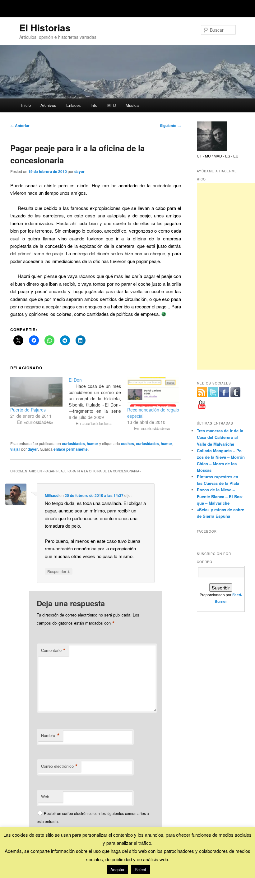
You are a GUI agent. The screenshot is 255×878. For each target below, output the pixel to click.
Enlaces (73, 105)
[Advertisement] (226, 276)
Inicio (26, 105)
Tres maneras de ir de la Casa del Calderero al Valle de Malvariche (220, 437)
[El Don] (98, 401)
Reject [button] (140, 869)
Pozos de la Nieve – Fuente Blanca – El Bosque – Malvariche (220, 496)
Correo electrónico (59, 766)
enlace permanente (70, 449)
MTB (111, 105)
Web (45, 796)
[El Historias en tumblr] (235, 392)
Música (132, 105)
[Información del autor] (212, 149)
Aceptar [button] (117, 869)
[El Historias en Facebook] (224, 392)
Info (93, 105)
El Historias (45, 27)
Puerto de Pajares (28, 410)
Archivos (48, 105)
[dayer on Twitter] (213, 392)
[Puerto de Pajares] (36, 392)
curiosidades (73, 443)
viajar (15, 449)
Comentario (53, 650)
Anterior (20, 125)
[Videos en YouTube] (202, 404)
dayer (79, 171)
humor (92, 443)
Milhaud (51, 495)
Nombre (50, 735)
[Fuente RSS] (202, 392)
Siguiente (170, 125)
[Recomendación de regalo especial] (153, 392)
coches (127, 443)
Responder (58, 571)
